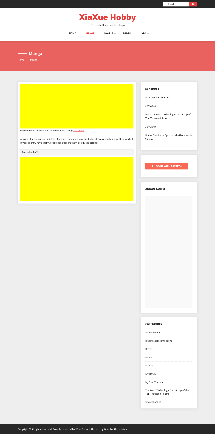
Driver (127, 33)
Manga (90, 33)
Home (72, 33)
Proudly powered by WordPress (71, 429)
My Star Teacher (154, 382)
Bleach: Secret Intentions (158, 340)
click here (79, 130)
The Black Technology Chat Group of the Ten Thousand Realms (167, 392)
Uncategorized (153, 401)
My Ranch (150, 373)
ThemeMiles (120, 429)
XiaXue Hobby (107, 17)
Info (143, 33)
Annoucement (152, 332)
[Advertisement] (77, 107)
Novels (108, 33)
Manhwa (149, 365)
